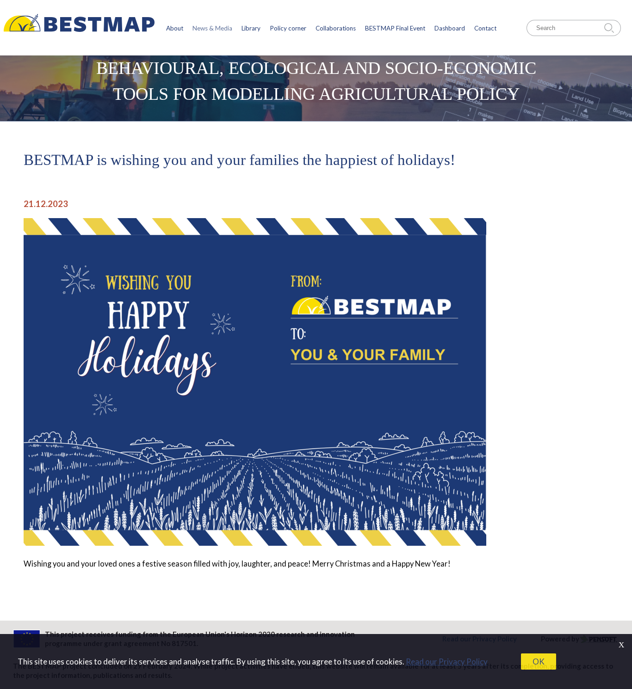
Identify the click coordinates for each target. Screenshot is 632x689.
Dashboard (449, 28)
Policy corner (288, 28)
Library (251, 28)
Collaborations (336, 28)
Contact (485, 28)
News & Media (212, 28)
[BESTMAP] (79, 28)
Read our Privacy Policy (447, 661)
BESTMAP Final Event (395, 28)
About (174, 28)
